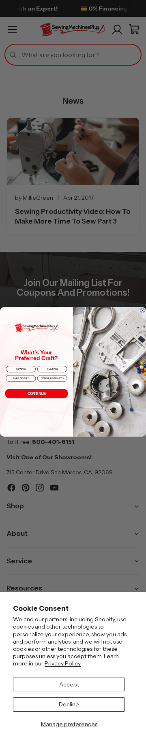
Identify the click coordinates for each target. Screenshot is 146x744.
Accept (69, 684)
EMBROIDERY (21, 378)
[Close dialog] (142, 310)
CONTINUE (37, 394)
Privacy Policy (63, 663)
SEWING (21, 369)
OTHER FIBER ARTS (52, 378)
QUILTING (52, 369)
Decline (69, 704)
